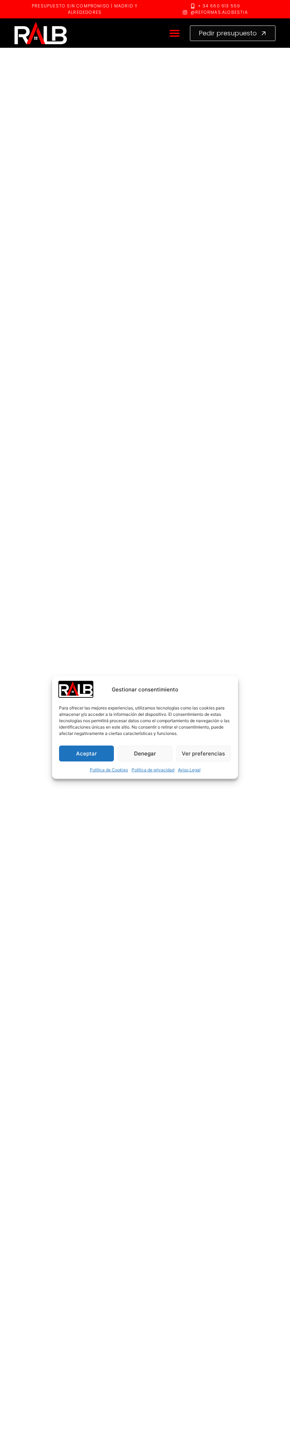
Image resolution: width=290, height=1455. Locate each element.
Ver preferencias (203, 753)
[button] (175, 33)
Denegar (145, 753)
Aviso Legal (189, 769)
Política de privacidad (153, 769)
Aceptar (86, 753)
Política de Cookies (109, 769)
